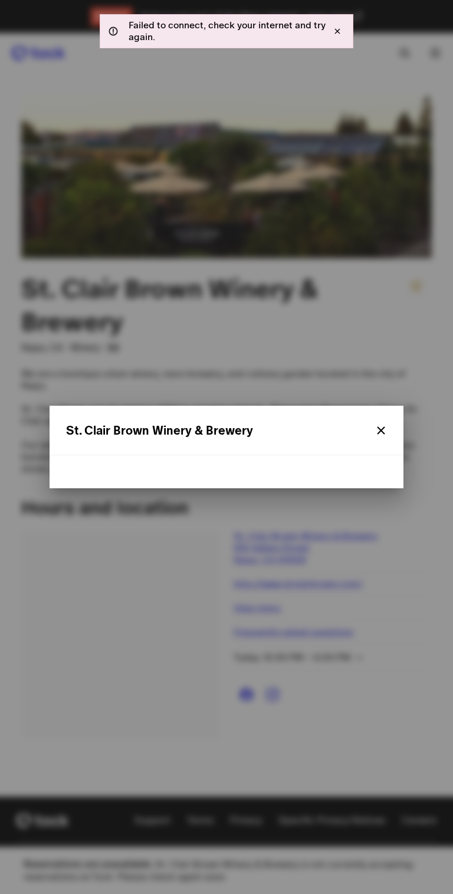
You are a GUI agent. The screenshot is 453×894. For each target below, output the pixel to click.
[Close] (381, 430)
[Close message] (337, 31)
